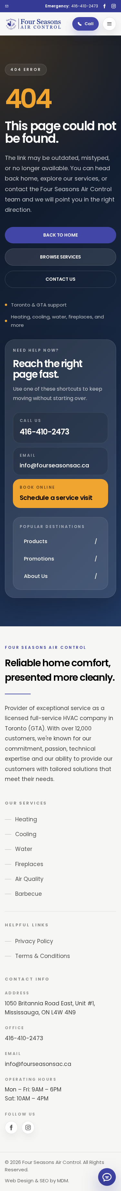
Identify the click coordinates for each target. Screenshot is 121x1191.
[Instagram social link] (113, 6)
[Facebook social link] (104, 6)
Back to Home (60, 235)
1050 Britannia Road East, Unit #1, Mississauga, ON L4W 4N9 (50, 1008)
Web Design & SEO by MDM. (37, 1180)
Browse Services (60, 257)
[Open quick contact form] (107, 1177)
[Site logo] (33, 23)
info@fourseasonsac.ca (38, 1064)
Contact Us (60, 279)
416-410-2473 (24, 1038)
